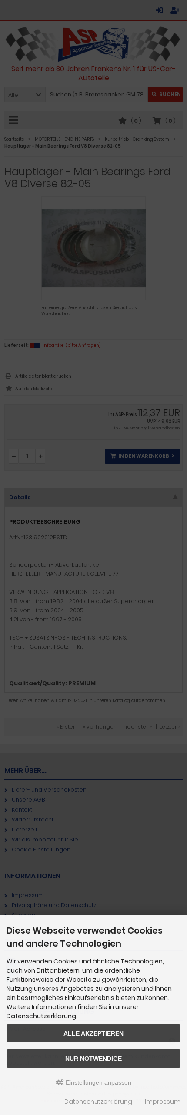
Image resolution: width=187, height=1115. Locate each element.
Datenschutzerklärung (98, 1101)
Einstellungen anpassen (97, 1082)
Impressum (162, 1101)
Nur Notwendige (93, 1058)
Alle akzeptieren (93, 1033)
